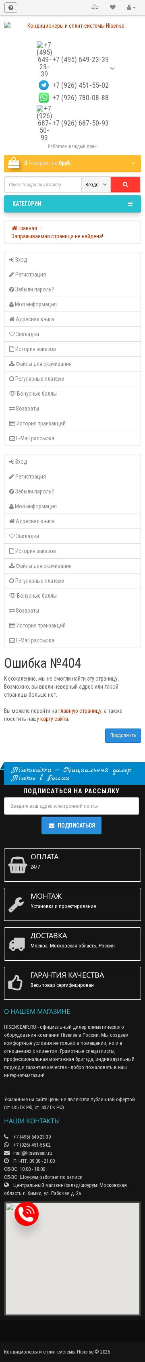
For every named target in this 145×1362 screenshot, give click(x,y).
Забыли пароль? (34, 289)
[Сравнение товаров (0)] (95, 7)
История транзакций (40, 423)
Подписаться (76, 825)
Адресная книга (34, 319)
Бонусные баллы (36, 393)
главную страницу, (80, 711)
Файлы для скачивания (43, 364)
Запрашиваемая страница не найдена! (57, 236)
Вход (20, 259)
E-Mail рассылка (34, 438)
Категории (26, 203)
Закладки (27, 334)
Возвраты (27, 408)
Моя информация (35, 304)
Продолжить (123, 735)
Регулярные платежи (39, 379)
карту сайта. (54, 719)
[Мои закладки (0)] (113, 7)
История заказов (35, 349)
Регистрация (30, 274)
